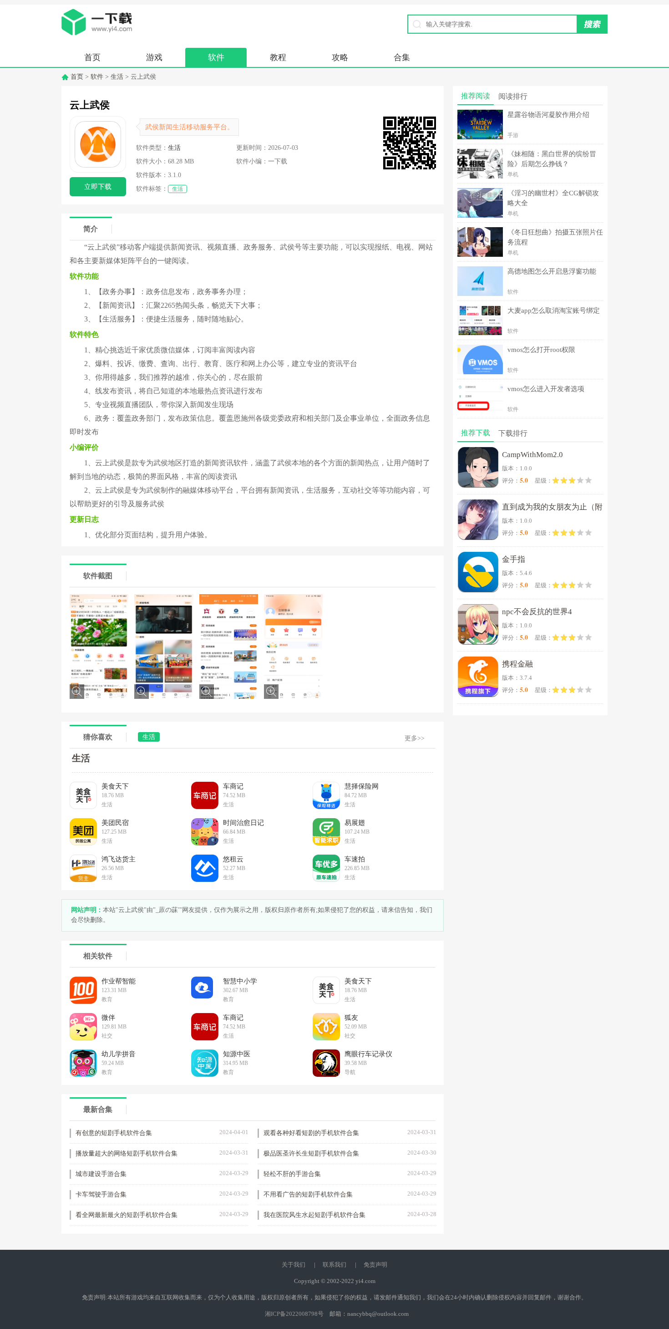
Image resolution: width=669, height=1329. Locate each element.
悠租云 (233, 859)
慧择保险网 (362, 786)
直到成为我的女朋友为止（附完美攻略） (552, 509)
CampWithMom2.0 (532, 454)
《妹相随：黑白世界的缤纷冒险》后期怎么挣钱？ (551, 159)
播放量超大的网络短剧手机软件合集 (126, 1153)
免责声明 (375, 1264)
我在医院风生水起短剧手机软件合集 (314, 1215)
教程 (278, 57)
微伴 (108, 1017)
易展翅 (355, 822)
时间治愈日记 (243, 822)
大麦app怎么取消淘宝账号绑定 (553, 310)
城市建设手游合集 (101, 1174)
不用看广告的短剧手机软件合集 (308, 1194)
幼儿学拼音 (118, 1054)
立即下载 (98, 186)
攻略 (340, 57)
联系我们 (334, 1264)
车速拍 (355, 859)
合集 (402, 57)
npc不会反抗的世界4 (537, 611)
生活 (117, 76)
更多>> (415, 738)
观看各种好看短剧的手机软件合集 (311, 1133)
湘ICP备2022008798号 (294, 1313)
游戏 (154, 57)
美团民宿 (115, 822)
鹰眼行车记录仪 (368, 1054)
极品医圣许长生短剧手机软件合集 (311, 1153)
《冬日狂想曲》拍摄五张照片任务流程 (555, 237)
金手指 (513, 559)
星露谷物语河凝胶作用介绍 (548, 114)
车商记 (233, 786)
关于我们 (293, 1264)
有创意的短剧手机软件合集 (114, 1133)
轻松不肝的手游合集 (292, 1174)
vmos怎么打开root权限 (541, 349)
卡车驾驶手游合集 (101, 1194)
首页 (92, 57)
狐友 (351, 1017)
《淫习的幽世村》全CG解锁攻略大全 (553, 198)
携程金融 (517, 664)
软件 (216, 57)
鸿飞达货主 (118, 859)
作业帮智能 (118, 981)
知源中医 (236, 1054)
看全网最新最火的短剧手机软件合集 (126, 1215)
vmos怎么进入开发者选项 (545, 388)
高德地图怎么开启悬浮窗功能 (551, 271)
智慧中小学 (240, 981)
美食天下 (115, 786)
